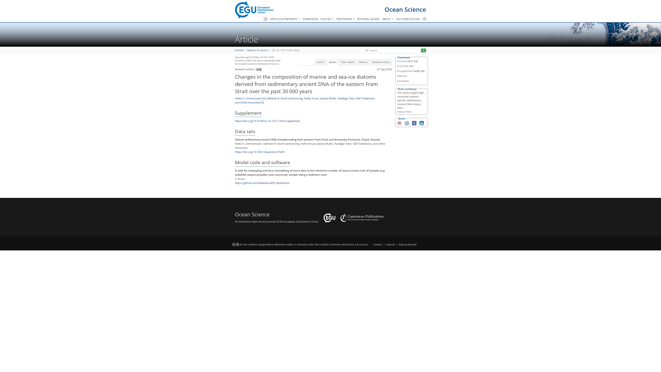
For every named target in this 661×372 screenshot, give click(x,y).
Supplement (406, 71)
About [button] (387, 19)
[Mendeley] (399, 123)
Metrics (363, 62)
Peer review (347, 62)
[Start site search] (423, 51)
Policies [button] (326, 19)
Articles (239, 50)
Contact (378, 244)
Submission (310, 19)
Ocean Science (405, 9)
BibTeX (403, 76)
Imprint (390, 244)
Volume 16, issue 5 (257, 50)
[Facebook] (414, 123)
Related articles (381, 62)
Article (320, 62)
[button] (367, 50)
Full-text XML (406, 66)
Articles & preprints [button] (284, 19)
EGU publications (408, 19)
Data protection (408, 244)
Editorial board (368, 19)
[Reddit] (407, 123)
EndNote (404, 81)
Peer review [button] (344, 19)
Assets (333, 62)
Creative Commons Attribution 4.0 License (343, 244)
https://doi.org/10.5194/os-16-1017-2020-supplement (267, 121)
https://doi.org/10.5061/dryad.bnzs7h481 (260, 152)
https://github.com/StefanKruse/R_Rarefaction (262, 183)
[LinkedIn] (421, 123)
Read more (405, 111)
